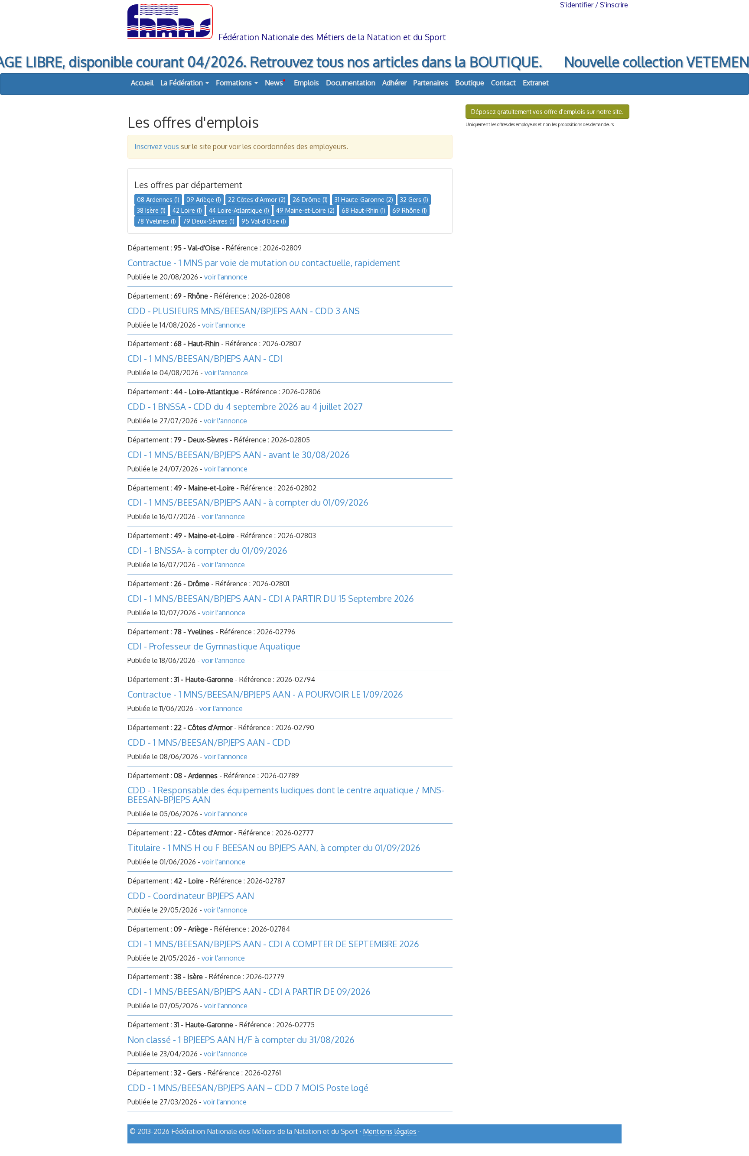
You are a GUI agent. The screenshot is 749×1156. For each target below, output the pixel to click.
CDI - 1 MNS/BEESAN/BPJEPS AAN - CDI (205, 358)
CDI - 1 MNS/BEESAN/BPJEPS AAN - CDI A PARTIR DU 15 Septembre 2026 (270, 598)
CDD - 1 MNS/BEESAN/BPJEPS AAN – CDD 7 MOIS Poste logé (247, 1087)
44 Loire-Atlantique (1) (239, 210)
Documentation (350, 82)
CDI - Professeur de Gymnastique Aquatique (213, 646)
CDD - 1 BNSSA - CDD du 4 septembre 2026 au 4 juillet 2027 (245, 406)
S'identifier (576, 4)
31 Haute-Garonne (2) (364, 199)
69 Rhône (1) (409, 210)
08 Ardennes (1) (158, 199)
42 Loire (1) (187, 210)
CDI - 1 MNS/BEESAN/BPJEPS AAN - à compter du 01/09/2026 (247, 502)
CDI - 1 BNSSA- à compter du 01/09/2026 (207, 550)
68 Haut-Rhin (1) (363, 210)
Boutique (469, 82)
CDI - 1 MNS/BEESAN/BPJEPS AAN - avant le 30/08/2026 (238, 454)
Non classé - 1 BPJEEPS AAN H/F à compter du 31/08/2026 (241, 1039)
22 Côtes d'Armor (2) (257, 199)
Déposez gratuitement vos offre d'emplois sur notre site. (547, 111)
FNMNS (374, 20)
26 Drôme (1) (310, 199)
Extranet (536, 82)
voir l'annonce (225, 277)
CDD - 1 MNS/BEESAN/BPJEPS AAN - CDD (208, 742)
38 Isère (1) (151, 210)
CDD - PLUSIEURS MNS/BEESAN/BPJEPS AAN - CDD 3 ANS (243, 310)
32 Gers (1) (414, 199)
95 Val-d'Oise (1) (263, 221)
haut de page (599, 1146)
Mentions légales (390, 1131)
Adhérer (394, 82)
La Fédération (182, 82)
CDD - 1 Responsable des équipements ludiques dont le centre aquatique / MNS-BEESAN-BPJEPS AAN (285, 794)
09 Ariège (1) (203, 199)
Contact (503, 82)
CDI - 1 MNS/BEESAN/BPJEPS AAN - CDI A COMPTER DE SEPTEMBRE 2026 (273, 943)
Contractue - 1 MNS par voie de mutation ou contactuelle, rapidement (263, 262)
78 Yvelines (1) (156, 221)
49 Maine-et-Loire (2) (305, 210)
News (275, 82)
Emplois (306, 82)
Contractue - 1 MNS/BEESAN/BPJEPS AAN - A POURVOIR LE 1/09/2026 (265, 694)
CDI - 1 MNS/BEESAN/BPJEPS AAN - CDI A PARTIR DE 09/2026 (249, 991)
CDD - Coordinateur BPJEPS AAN (190, 895)
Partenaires (431, 82)
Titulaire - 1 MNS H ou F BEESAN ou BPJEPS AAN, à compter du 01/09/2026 (273, 847)
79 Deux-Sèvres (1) (208, 221)
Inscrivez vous (156, 146)
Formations (235, 82)
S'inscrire (614, 4)
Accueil (142, 82)
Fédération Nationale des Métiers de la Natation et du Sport (332, 37)
